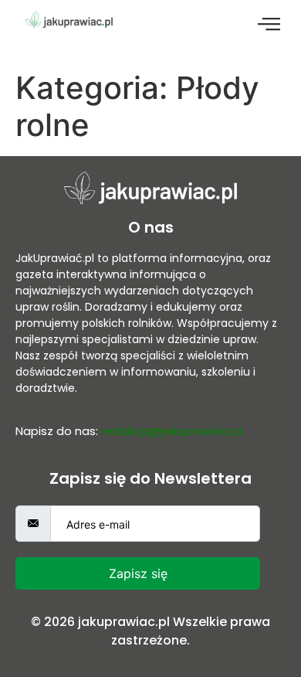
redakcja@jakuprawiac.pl (171, 431)
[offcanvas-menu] (269, 24)
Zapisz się (138, 573)
